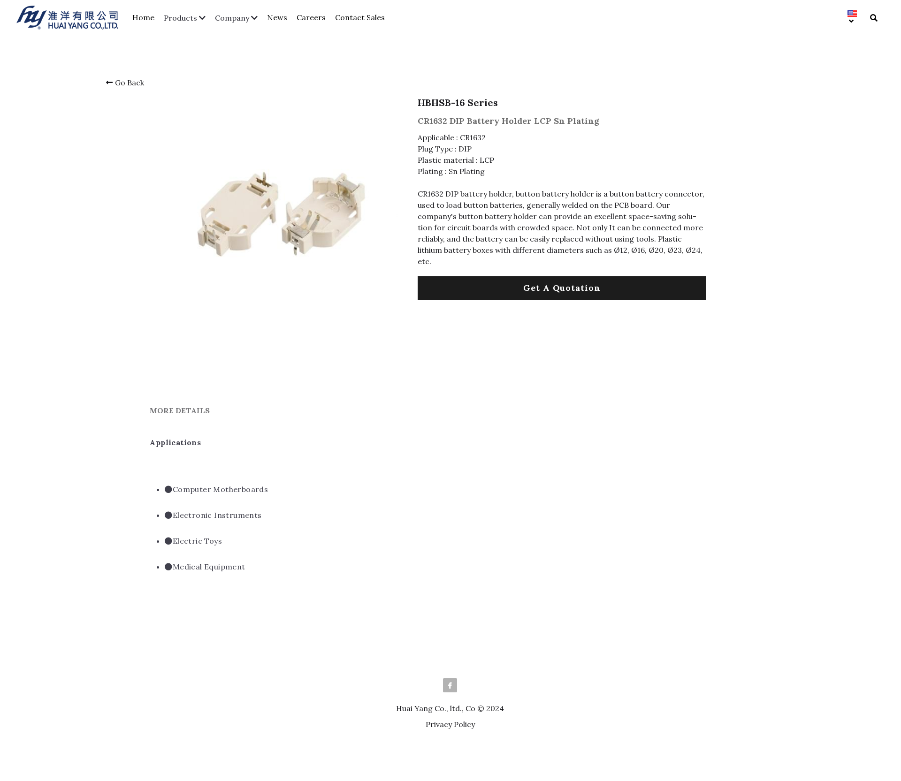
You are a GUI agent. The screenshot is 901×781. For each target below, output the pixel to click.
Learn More (56, 721)
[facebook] (450, 685)
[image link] (72, 17)
